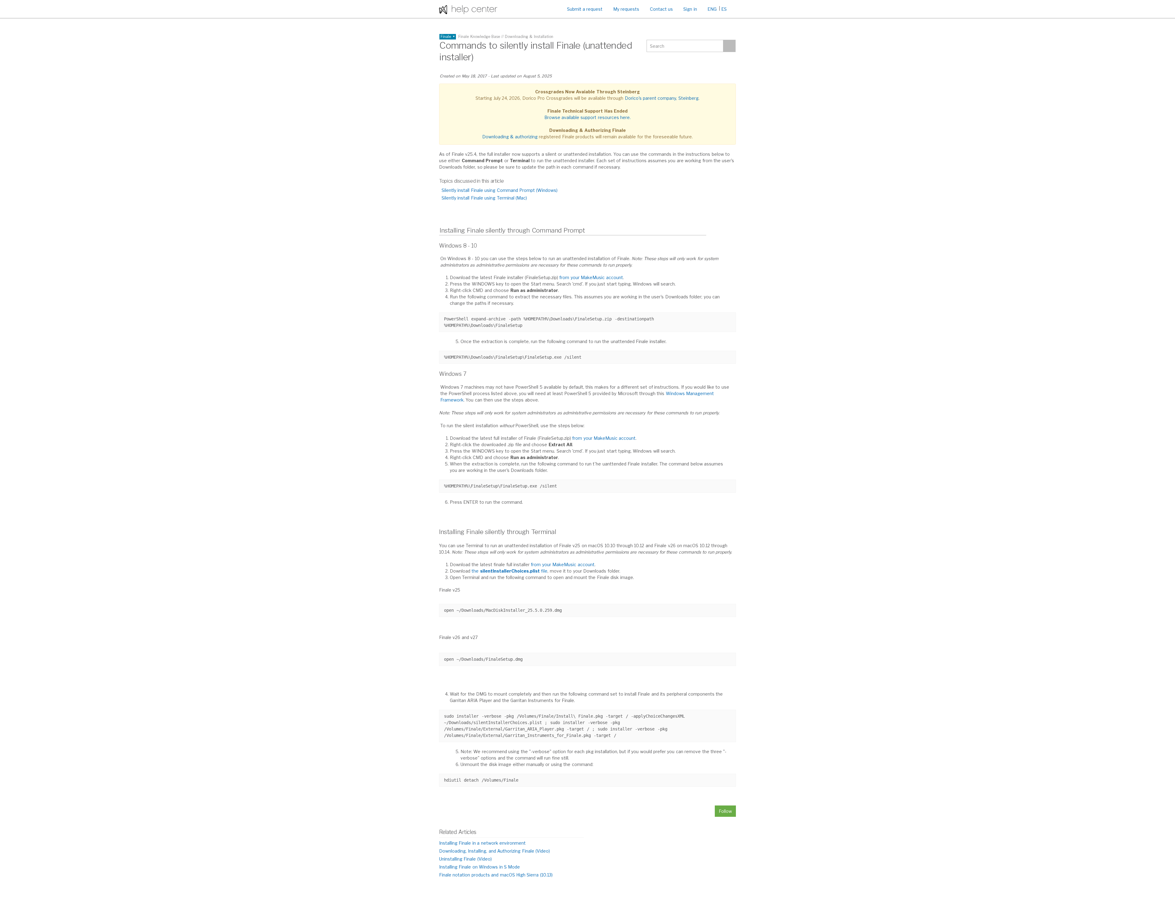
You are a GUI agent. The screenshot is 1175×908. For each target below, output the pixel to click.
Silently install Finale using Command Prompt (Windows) (500, 190)
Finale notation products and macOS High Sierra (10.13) (496, 874)
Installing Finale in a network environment (482, 843)
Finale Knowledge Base (479, 36)
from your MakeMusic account (591, 277)
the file (509, 571)
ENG (712, 9)
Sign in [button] (690, 9)
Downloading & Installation (529, 36)
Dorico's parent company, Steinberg (662, 98)
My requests (626, 9)
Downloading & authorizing (510, 136)
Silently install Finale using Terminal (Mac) (484, 197)
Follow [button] (725, 811)
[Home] (468, 9)
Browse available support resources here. (587, 117)
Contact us (661, 9)
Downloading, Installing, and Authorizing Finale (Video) (494, 851)
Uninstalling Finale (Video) (465, 858)
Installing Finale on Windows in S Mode (479, 866)
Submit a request (585, 9)
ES (724, 9)
